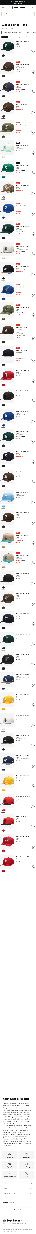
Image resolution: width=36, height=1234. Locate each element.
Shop (5, 1188)
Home (3, 20)
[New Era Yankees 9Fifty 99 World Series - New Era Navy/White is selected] (3, 628)
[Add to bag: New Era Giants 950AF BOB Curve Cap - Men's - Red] (33, 867)
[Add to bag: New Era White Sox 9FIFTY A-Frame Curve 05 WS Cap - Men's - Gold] (33, 705)
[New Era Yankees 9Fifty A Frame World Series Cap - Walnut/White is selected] (3, 486)
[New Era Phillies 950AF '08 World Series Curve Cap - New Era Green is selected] (3, 56)
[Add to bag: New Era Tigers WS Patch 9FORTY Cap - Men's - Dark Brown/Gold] (33, 112)
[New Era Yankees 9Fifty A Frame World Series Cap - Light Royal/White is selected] (3, 426)
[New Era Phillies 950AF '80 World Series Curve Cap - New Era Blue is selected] (3, 218)
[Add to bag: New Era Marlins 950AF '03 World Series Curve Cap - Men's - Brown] (33, 604)
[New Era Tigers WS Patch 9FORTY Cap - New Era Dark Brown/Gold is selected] (3, 117)
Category (19, 37)
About (6, 1184)
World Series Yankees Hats (12, 32)
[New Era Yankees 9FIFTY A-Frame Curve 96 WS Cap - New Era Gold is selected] (3, 790)
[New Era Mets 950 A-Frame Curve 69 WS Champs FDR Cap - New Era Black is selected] (3, 831)
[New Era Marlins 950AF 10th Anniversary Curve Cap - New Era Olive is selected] (3, 319)
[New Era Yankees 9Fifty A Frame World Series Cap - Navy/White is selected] (3, 466)
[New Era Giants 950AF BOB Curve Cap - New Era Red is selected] (3, 871)
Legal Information (9, 1193)
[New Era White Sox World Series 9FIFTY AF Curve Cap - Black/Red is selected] (3, 405)
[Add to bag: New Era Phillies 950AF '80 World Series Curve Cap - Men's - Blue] (33, 214)
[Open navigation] (6, 7)
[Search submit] (32, 14)
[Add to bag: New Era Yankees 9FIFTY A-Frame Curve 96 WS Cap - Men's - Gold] (33, 786)
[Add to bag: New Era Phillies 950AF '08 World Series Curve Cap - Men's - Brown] (33, 523)
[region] (18, 2)
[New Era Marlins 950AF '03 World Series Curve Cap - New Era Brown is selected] (3, 608)
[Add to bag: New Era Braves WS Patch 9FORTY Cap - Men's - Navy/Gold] (33, 92)
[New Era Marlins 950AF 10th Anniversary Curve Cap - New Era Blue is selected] (3, 299)
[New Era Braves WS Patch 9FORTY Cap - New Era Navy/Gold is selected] (3, 96)
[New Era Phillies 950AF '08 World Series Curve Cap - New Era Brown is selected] (3, 527)
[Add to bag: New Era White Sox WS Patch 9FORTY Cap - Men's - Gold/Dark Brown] (33, 72)
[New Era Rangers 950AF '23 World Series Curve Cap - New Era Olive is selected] (3, 137)
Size (11, 37)
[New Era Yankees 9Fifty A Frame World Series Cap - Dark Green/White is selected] (3, 446)
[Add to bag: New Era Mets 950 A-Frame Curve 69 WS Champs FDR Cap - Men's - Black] (33, 826)
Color (27, 37)
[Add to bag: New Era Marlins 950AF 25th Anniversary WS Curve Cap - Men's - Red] (33, 847)
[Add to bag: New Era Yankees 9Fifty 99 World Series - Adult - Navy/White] (33, 624)
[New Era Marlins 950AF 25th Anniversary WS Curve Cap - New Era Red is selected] (3, 851)
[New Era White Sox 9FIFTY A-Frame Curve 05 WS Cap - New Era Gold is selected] (3, 709)
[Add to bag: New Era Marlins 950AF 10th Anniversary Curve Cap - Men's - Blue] (33, 295)
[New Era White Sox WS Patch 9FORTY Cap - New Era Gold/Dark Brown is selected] (3, 76)
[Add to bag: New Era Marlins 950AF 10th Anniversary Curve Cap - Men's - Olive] (33, 315)
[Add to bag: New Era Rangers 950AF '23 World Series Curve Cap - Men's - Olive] (33, 132)
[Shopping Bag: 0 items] (33, 7)
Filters (4, 37)
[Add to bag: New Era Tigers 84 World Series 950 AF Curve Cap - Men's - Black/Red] (33, 583)
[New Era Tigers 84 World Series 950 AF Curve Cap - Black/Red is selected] (3, 588)
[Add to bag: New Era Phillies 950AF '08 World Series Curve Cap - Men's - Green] (33, 51)
